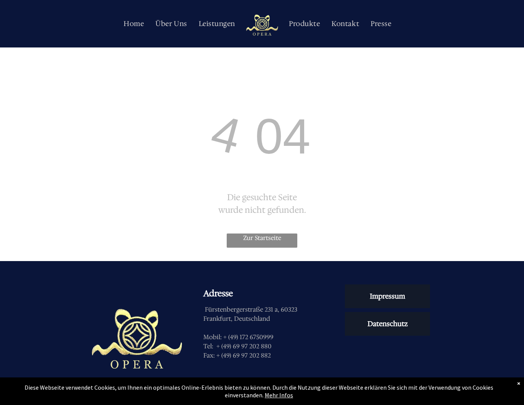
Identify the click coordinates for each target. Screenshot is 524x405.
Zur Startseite (262, 238)
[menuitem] (134, 24)
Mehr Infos (279, 395)
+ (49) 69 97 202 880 (244, 346)
